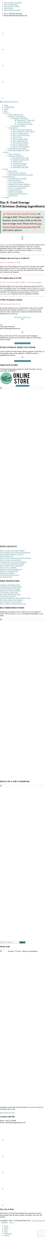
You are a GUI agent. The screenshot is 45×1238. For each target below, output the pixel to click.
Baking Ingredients (6, 245)
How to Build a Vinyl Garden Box (11, 565)
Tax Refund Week (6, 577)
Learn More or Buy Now (22, 361)
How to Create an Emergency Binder (12, 550)
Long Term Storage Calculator (10, 589)
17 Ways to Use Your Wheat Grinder (12, 564)
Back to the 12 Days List (22, 317)
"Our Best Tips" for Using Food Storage (13, 562)
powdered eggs (5, 294)
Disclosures (8, 1233)
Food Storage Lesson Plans (9, 592)
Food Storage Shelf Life (8, 596)
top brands (17, 614)
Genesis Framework (38, 1220)
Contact (6, 1235)
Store (6, 1231)
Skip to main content (11, 4)
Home (6, 1226)
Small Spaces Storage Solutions (10, 590)
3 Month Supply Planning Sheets (11, 587)
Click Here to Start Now (22, 343)
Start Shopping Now (22, 386)
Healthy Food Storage (7, 573)
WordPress (4, 1222)
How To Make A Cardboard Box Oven (13, 604)
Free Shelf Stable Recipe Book (10, 594)
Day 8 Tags (36, 250)
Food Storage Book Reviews (9, 575)
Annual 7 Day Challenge (8, 567)
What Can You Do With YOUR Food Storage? (15, 558)
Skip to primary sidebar (12, 6)
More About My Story (7, 1113)
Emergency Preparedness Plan (10, 585)
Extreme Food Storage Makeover (11, 569)
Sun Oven (27, 310)
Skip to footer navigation (12, 10)
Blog (5, 1230)
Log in (11, 1222)
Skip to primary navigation (13, 2)
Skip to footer (8, 8)
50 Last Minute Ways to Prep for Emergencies (15, 552)
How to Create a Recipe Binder (10, 560)
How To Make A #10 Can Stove (10, 602)
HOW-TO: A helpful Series (9, 571)
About (6, 1228)
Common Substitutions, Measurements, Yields (15, 598)
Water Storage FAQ (6, 556)
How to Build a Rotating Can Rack (11, 554)
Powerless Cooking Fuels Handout (11, 600)
